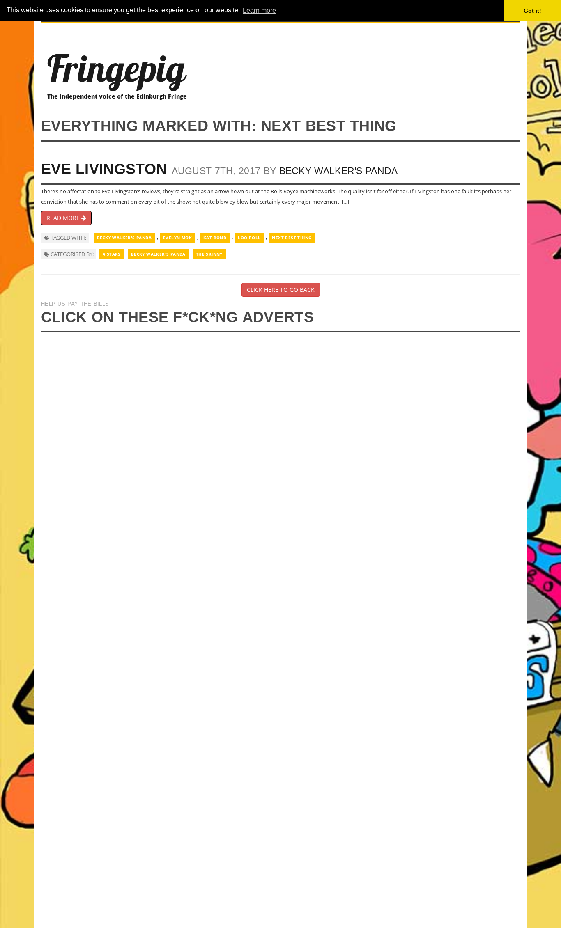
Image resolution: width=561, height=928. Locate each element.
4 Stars (112, 254)
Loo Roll (249, 238)
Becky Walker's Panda (338, 170)
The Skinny (209, 254)
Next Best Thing (291, 238)
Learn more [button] (259, 10)
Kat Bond (214, 238)
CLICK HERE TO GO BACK (281, 289)
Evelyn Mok (177, 238)
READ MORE (63, 218)
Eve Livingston (104, 168)
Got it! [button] (532, 10)
